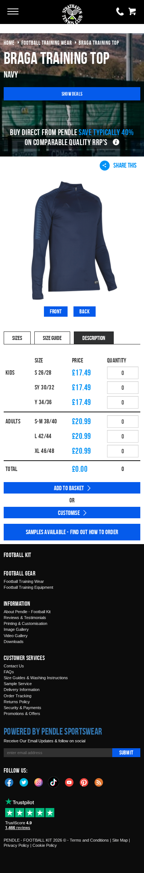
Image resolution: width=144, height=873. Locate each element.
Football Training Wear (24, 581)
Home (9, 42)
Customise (69, 512)
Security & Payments (22, 707)
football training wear (46, 42)
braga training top (99, 42)
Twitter (24, 781)
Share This (125, 165)
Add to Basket (69, 488)
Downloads (14, 641)
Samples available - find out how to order (72, 532)
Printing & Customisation (25, 623)
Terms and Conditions (89, 840)
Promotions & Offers (22, 713)
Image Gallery (16, 629)
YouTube (69, 781)
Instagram (38, 781)
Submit (126, 752)
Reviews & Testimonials (25, 617)
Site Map (120, 840)
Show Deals (72, 93)
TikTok (54, 782)
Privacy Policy (16, 845)
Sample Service (18, 683)
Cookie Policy (44, 845)
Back (84, 311)
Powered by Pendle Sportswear (53, 731)
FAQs (9, 672)
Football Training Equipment (28, 587)
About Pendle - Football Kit (27, 611)
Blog (98, 781)
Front (56, 311)
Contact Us (14, 666)
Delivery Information (22, 689)
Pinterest (84, 781)
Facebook (9, 781)
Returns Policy (17, 702)
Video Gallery (16, 635)
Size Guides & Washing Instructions (36, 678)
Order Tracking (17, 696)
